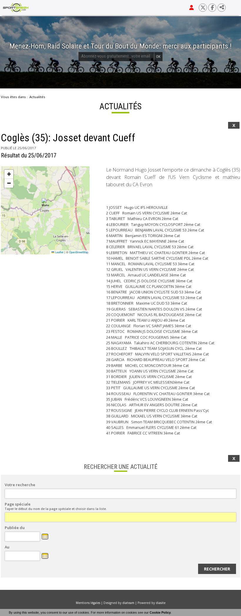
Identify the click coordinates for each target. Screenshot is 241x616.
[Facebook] (212, 7)
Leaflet (58, 252)
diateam (128, 603)
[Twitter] (202, 7)
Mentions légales (88, 603)
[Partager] (221, 7)
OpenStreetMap (78, 252)
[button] (45, 202)
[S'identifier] (191, 7)
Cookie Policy (160, 612)
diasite (160, 603)
